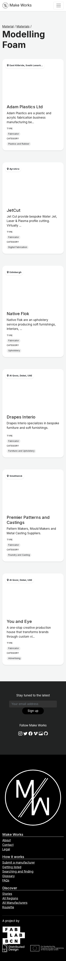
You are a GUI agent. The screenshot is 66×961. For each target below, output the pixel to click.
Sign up (33, 711)
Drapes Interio (21, 417)
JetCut (13, 210)
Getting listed (11, 867)
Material (8, 26)
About (6, 840)
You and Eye (19, 621)
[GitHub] (46, 733)
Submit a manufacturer (18, 862)
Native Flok (18, 313)
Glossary (8, 876)
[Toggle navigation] (58, 5)
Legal (6, 849)
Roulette (8, 907)
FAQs (5, 880)
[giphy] (41, 733)
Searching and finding (17, 871)
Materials (23, 26)
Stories (7, 894)
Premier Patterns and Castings (28, 520)
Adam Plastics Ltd (25, 106)
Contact (8, 845)
